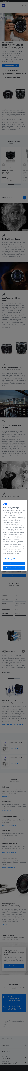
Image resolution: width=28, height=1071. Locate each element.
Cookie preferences (14, 563)
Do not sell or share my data (14, 567)
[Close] (25, 502)
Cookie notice (6, 559)
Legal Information (14, 559)
